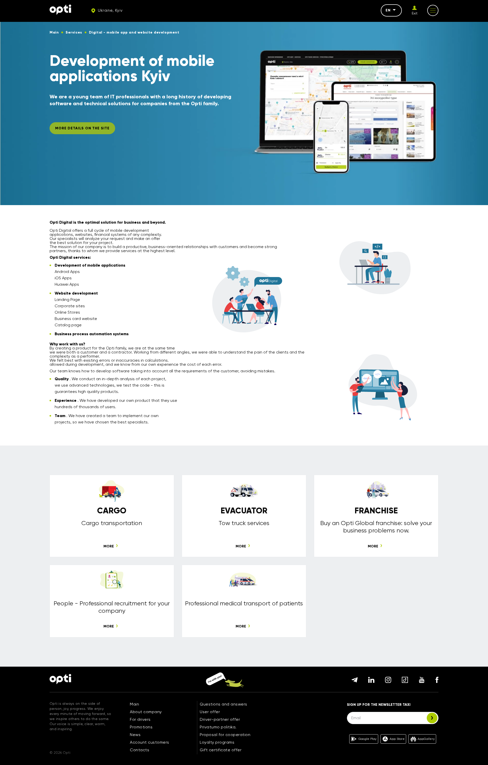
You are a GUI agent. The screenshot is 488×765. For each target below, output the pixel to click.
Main (134, 704)
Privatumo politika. (218, 727)
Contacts (139, 749)
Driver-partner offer (220, 719)
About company (146, 711)
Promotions (141, 727)
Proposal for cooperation (225, 734)
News (135, 734)
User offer (210, 711)
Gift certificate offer (220, 749)
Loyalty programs (217, 742)
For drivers (140, 719)
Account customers (149, 742)
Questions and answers (223, 704)
